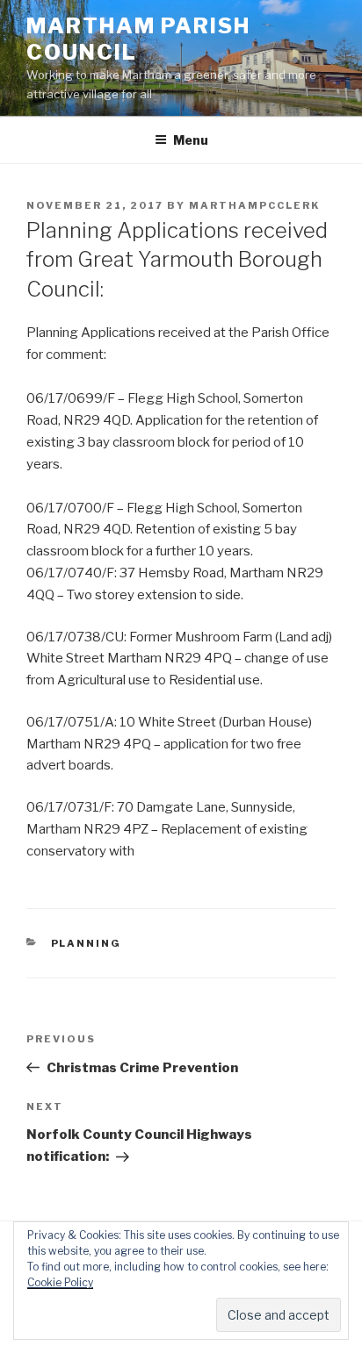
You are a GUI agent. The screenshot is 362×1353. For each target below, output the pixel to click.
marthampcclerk (254, 205)
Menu (190, 139)
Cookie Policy (60, 1282)
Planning (86, 943)
